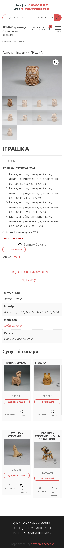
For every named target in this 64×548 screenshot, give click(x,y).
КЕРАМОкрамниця (14, 27)
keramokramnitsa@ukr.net (35, 9)
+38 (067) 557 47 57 (38, 5)
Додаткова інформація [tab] (29, 272)
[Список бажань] (39, 28)
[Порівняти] (34, 28)
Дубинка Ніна (12, 325)
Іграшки (21, 52)
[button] (56, 62)
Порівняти (10, 415)
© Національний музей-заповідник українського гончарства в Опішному (32, 528)
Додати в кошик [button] (16, 401)
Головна (8, 52)
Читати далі (47, 401)
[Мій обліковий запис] (43, 28)
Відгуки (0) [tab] (29, 280)
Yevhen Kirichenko (43, 544)
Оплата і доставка (13, 41)
